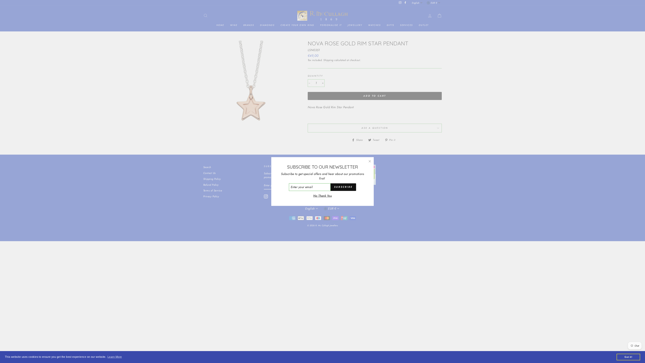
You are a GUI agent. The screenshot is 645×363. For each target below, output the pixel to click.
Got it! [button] (628, 357)
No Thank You (322, 196)
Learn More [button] (115, 356)
